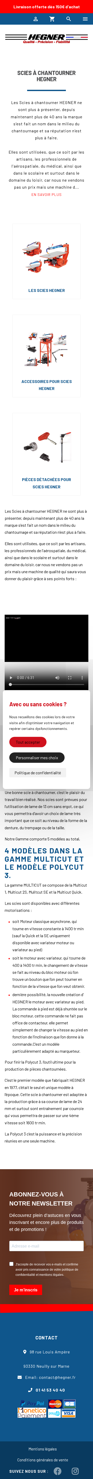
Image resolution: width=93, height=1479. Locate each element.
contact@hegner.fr (57, 1377)
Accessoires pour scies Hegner (46, 385)
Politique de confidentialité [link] (37, 772)
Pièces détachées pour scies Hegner (46, 483)
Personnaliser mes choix (37, 757)
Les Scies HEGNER (46, 290)
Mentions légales (42, 1449)
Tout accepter (28, 741)
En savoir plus (47, 194)
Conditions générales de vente (42, 1459)
